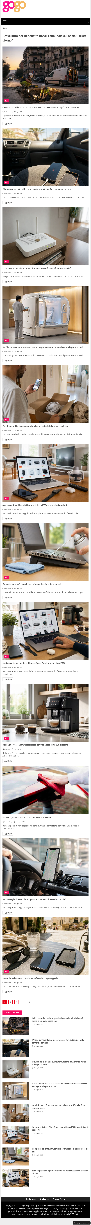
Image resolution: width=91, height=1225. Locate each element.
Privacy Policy (59, 1199)
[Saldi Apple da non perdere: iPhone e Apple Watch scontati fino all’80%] (45, 631)
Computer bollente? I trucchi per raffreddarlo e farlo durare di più (31, 584)
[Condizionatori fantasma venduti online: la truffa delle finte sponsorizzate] (45, 394)
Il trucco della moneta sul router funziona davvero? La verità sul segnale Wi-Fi (36, 268)
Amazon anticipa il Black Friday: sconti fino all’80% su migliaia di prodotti (34, 505)
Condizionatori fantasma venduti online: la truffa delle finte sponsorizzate (35, 426)
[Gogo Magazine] (14, 9)
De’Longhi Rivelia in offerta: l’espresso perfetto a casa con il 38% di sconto (35, 744)
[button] (88, 22)
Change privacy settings (82, 1223)
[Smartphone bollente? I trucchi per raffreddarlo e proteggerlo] (45, 946)
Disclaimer (44, 1199)
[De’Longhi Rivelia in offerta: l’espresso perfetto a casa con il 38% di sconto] (45, 713)
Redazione (31, 1199)
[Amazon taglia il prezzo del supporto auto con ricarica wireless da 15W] (45, 867)
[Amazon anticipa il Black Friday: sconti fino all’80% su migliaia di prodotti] (45, 473)
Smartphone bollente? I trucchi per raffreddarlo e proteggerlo (30, 978)
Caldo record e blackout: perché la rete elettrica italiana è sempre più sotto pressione (40, 107)
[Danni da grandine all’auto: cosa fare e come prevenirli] (45, 790)
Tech (6, 101)
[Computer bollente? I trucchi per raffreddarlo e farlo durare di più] (45, 552)
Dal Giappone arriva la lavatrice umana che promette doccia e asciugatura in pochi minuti (42, 347)
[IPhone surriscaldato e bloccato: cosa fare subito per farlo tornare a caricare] (45, 157)
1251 (28, 1002)
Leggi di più (8, 124)
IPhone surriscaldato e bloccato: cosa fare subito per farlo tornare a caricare (36, 189)
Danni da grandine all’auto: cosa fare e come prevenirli (26, 817)
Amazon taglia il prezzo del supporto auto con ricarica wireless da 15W (34, 899)
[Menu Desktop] (4, 21)
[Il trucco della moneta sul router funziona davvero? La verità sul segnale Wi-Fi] (45, 236)
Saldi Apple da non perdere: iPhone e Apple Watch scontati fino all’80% (33, 663)
